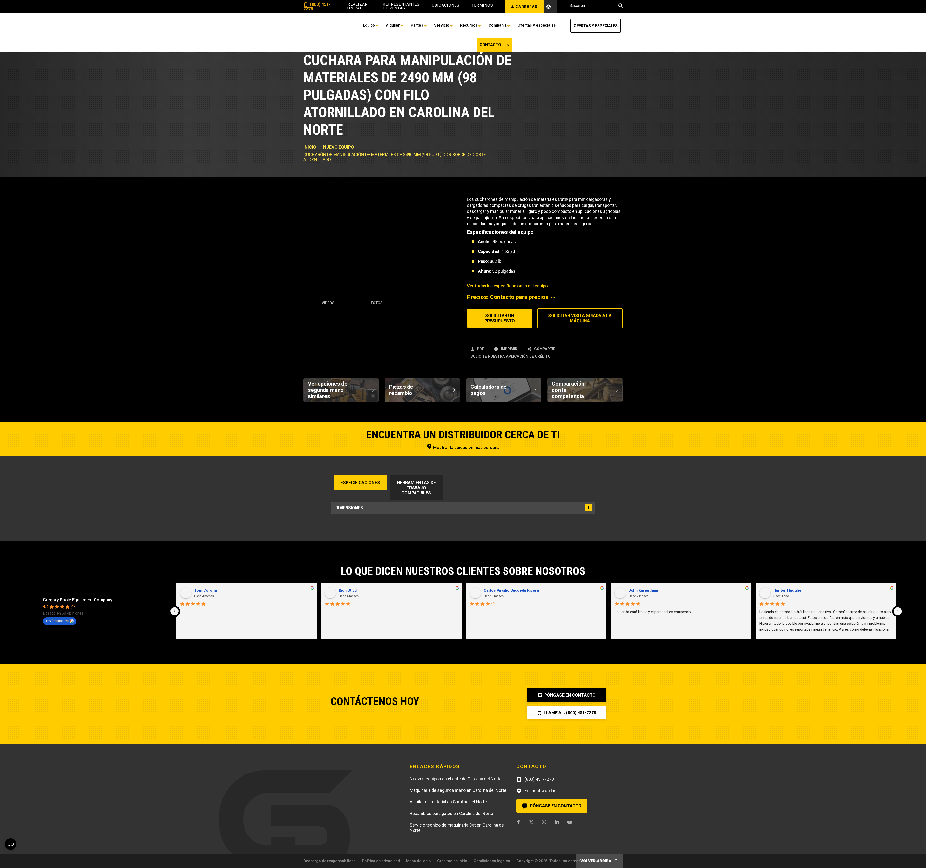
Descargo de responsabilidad (329, 861)
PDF (480, 349)
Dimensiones (349, 508)
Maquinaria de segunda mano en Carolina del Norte (458, 790)
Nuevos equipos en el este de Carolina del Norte (456, 778)
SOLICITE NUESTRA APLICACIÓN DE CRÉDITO (510, 356)
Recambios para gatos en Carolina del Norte (451, 813)
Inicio (309, 146)
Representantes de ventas (401, 6)
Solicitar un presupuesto (499, 318)
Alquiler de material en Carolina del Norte (448, 801)
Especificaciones (360, 482)
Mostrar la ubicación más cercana (466, 447)
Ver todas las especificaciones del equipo (507, 285)
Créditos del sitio (452, 861)
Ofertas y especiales (596, 25)
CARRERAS (526, 6)
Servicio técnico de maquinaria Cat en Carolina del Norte (457, 827)
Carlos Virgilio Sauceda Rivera (511, 590)
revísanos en (57, 620)
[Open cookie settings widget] (10, 844)
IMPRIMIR (508, 349)
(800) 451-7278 (316, 6)
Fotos (376, 303)
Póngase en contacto (569, 695)
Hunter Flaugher (788, 590)
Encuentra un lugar (542, 790)
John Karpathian (643, 590)
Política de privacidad (381, 861)
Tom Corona (205, 590)
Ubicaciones (446, 5)
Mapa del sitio (418, 861)
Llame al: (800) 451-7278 (569, 712)
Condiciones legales (492, 861)
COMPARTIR (544, 349)
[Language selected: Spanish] (551, 6)
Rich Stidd (348, 590)
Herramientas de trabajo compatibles (416, 487)
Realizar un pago (357, 6)
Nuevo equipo (338, 146)
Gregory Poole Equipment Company (77, 599)
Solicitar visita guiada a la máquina (580, 318)
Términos (482, 5)
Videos (328, 303)
